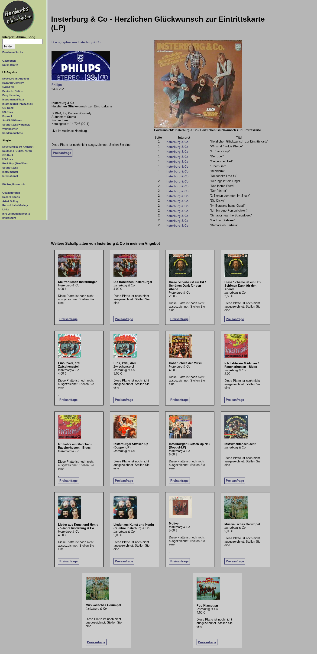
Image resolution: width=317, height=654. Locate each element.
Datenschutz (10, 64)
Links (5, 209)
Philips (57, 84)
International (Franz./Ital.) (17, 103)
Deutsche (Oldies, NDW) (17, 150)
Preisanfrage (62, 153)
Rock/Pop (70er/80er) (15, 163)
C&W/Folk (8, 87)
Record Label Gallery (15, 205)
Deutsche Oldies (12, 91)
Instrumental (10, 171)
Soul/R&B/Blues (12, 120)
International (10, 176)
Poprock (7, 116)
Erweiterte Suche (12, 52)
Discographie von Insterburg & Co (76, 42)
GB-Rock (7, 107)
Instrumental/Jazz (13, 99)
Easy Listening (11, 95)
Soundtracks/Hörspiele (16, 124)
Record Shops (11, 197)
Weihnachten (10, 128)
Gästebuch (9, 60)
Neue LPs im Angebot (15, 78)
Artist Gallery (10, 201)
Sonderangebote (12, 133)
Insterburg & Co (177, 142)
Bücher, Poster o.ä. (13, 184)
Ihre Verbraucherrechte (16, 213)
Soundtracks (10, 167)
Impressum (9, 217)
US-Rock (7, 112)
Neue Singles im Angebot (17, 146)
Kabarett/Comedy (13, 82)
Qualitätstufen (11, 192)
